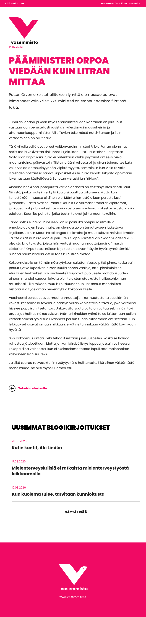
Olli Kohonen (14, 3)
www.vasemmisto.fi (73, 597)
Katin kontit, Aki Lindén (37, 448)
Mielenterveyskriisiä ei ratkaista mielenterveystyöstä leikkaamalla (70, 471)
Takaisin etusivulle (32, 388)
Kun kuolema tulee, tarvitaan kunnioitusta (58, 494)
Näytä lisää (76, 512)
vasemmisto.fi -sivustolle (121, 3)
